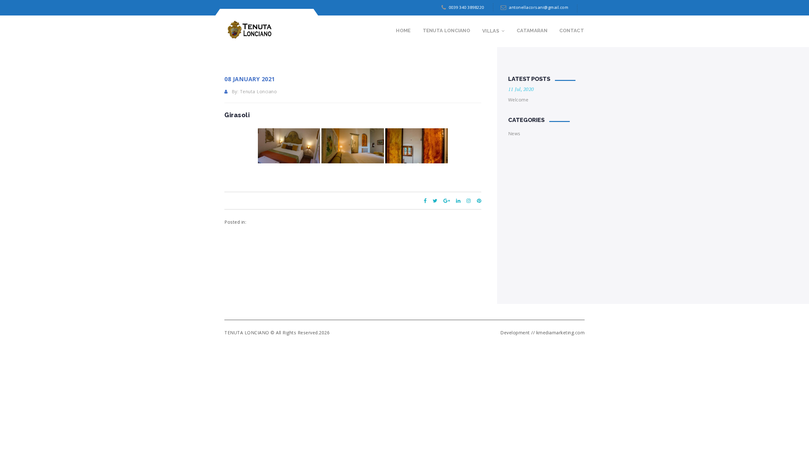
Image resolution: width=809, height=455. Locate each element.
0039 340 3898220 (466, 7)
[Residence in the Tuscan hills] (248, 29)
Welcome (518, 100)
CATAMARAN (532, 30)
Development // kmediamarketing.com (542, 333)
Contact (571, 30)
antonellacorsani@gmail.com (538, 7)
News (514, 133)
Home (403, 30)
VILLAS (490, 31)
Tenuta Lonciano (447, 30)
